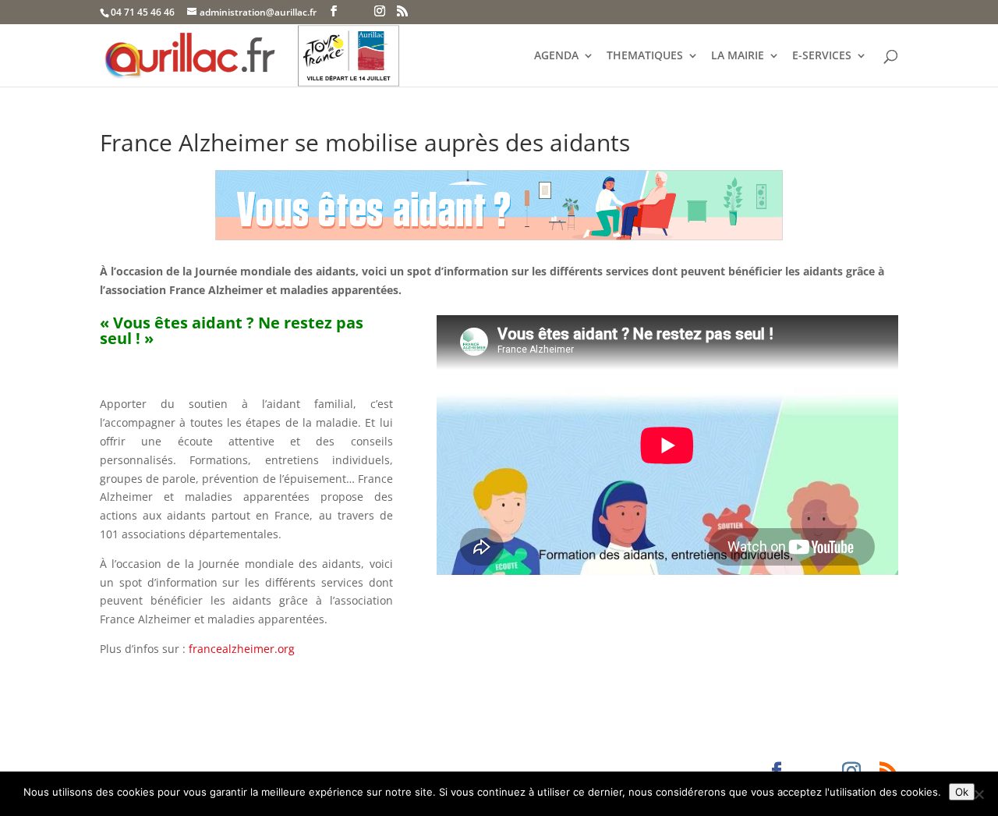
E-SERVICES (821, 56)
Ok (961, 792)
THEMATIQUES (645, 56)
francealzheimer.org (243, 648)
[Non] (978, 794)
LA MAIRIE (737, 56)
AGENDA (556, 56)
